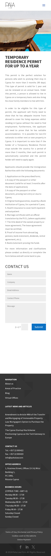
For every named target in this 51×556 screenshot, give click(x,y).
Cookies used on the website (24, 536)
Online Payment (24, 539)
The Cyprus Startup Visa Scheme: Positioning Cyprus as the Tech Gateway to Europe (25, 434)
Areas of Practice (13, 388)
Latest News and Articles (18, 406)
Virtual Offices (11, 397)
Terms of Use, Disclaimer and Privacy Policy (24, 532)
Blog (7, 393)
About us (9, 383)
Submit (39, 327)
